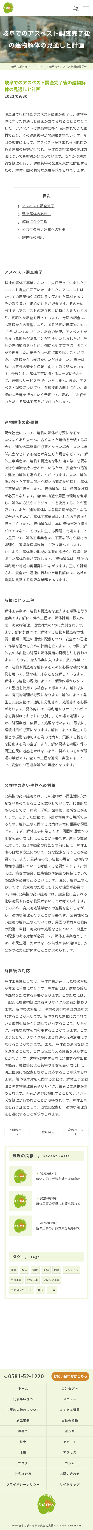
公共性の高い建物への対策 (43, 229)
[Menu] (86, 8)
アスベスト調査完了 (38, 205)
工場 (46, 1270)
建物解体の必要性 (36, 213)
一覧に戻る (46, 1132)
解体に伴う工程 (34, 221)
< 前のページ (17, 1131)
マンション (72, 1270)
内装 (57, 1270)
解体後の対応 (33, 237)
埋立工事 (32, 1279)
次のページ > (76, 1131)
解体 (24, 1270)
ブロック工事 (51, 1279)
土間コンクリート (22, 1290)
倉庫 (35, 1270)
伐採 (40, 1290)
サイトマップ (70, 1484)
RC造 (52, 1290)
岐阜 (13, 1270)
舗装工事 (16, 1279)
